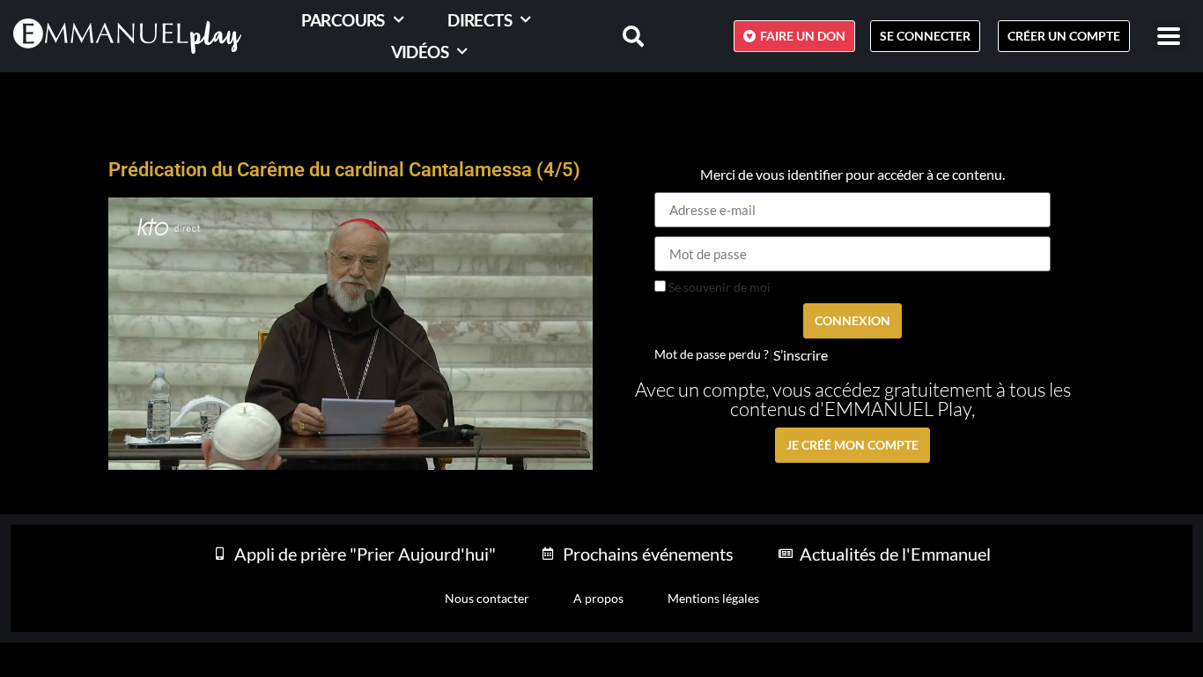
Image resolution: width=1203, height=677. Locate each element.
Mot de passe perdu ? (711, 354)
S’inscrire (800, 355)
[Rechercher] (623, 36)
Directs (479, 20)
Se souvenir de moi (718, 287)
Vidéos (419, 51)
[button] (1169, 36)
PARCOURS (343, 20)
